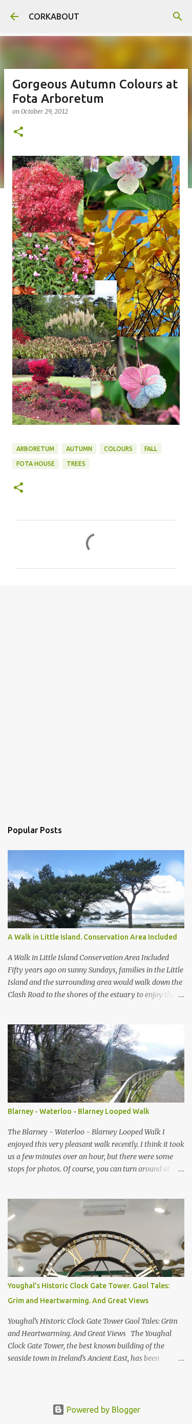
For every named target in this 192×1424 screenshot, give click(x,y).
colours (118, 448)
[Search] (178, 16)
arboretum (35, 448)
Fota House (35, 463)
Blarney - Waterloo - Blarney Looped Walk (79, 1111)
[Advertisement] (96, 697)
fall (150, 448)
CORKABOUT (54, 16)
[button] (18, 132)
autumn (79, 448)
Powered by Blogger (102, 1409)
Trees (76, 463)
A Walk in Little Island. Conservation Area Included (92, 937)
